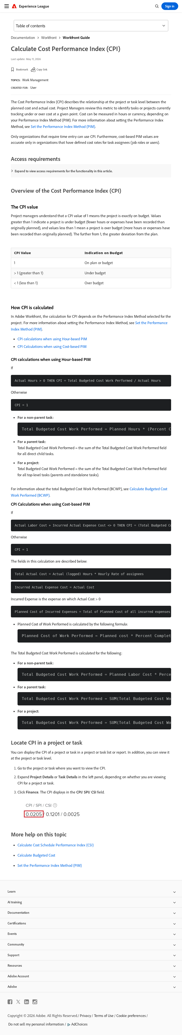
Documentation (23, 37)
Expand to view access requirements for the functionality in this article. (64, 171)
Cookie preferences (131, 1015)
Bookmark (22, 69)
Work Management (35, 80)
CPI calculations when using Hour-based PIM (52, 338)
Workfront (49, 37)
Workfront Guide (76, 37)
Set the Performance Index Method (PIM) (63, 126)
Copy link (41, 69)
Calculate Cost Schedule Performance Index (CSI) (56, 845)
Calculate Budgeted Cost (36, 855)
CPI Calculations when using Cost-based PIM (52, 346)
